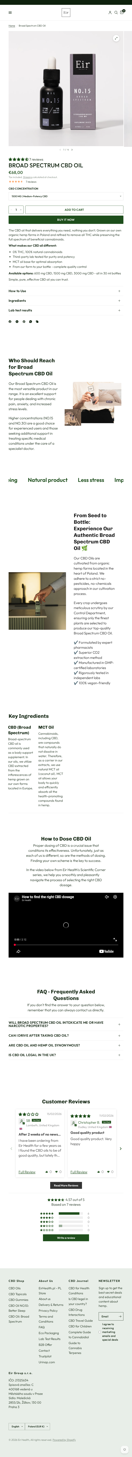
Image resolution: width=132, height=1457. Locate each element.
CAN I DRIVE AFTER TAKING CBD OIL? (39, 1035)
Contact (44, 1351)
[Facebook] (11, 322)
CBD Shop (16, 1280)
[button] (19, 159)
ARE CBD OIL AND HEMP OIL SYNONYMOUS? (44, 1045)
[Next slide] (120, 1148)
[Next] (72, 150)
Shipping (27, 177)
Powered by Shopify (64, 1439)
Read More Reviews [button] (66, 1185)
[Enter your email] (120, 1316)
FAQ (42, 1327)
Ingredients (17, 301)
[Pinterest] (25, 322)
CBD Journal (78, 1280)
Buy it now (66, 219)
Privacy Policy (48, 1311)
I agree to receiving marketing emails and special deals (110, 1331)
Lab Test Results (49, 1339)
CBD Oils (15, 1288)
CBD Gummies (18, 1300)
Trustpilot (45, 1356)
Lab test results (20, 310)
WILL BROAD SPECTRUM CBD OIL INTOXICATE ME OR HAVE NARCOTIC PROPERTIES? (56, 1024)
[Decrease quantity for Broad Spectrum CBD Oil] (11, 210)
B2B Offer (45, 1345)
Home (12, 25)
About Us (46, 1280)
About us (45, 1299)
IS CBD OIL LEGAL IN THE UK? (32, 1055)
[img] (28, 1114)
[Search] (116, 12)
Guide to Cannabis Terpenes (75, 1348)
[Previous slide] (11, 1148)
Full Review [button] (27, 1172)
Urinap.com (47, 1362)
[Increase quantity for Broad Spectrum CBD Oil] (20, 210)
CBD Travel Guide (81, 1321)
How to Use (17, 291)
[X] (18, 322)
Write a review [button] (66, 1238)
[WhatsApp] (31, 322)
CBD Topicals (18, 1294)
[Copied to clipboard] (38, 322)
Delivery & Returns (51, 1305)
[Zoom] (116, 38)
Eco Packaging (49, 1333)
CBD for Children (80, 1326)
